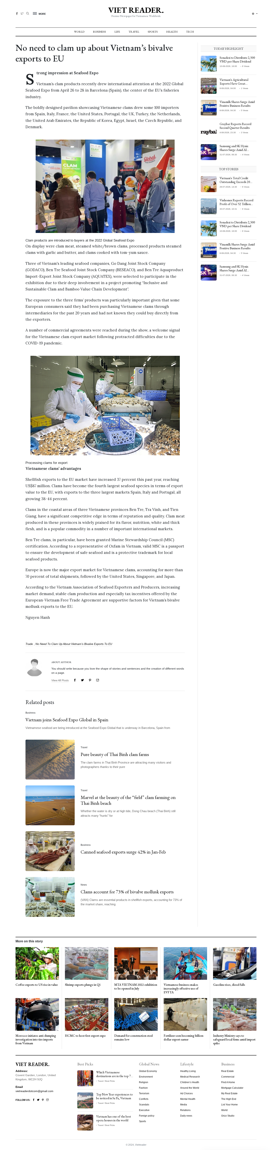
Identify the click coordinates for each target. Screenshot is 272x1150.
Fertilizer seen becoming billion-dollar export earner (184, 1037)
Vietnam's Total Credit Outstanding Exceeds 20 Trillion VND (235, 182)
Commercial (227, 1076)
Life (117, 31)
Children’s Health (189, 1082)
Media (183, 1104)
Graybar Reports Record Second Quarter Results (235, 126)
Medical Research (190, 1076)
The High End (228, 1099)
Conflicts (143, 1099)
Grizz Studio (227, 1115)
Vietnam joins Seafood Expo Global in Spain (66, 720)
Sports (153, 31)
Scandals (144, 1104)
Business (99, 31)
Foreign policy (146, 1115)
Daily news (186, 1115)
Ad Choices (186, 1093)
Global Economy (148, 1071)
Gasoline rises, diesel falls (229, 985)
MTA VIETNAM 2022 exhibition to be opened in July (135, 987)
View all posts (60, 680)
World (79, 31)
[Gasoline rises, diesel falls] (234, 963)
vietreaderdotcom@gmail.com (34, 1091)
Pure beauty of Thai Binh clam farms (115, 754)
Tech (190, 31)
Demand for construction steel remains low (133, 1037)
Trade (29, 643)
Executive (144, 1110)
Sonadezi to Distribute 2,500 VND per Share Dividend (237, 60)
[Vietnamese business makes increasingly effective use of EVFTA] (185, 963)
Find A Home (228, 1082)
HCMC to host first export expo (85, 1036)
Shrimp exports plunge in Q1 (83, 985)
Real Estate (227, 1071)
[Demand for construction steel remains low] (136, 1014)
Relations (185, 1110)
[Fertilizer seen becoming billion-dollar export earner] (185, 1014)
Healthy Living (188, 1071)
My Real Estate (229, 1093)
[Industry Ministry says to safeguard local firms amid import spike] (234, 1014)
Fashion (143, 1087)
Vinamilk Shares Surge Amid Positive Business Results (237, 104)
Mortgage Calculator (232, 1087)
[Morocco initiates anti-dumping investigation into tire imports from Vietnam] (37, 1014)
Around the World (189, 1087)
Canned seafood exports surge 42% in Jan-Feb (123, 852)
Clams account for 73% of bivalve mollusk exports (127, 892)
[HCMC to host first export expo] (86, 1014)
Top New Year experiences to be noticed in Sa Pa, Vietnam (114, 1096)
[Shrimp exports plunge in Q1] (86, 963)
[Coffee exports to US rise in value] (37, 963)
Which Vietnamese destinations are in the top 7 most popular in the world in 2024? (114, 1078)
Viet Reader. (136, 10)
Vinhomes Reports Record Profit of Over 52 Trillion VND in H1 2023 (236, 204)
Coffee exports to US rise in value (37, 985)
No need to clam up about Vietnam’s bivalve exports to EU (73, 643)
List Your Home (229, 1104)
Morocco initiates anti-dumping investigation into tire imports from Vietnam (36, 1039)
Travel (134, 31)
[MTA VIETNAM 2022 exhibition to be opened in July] (136, 963)
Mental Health (187, 1099)
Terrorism (144, 1093)
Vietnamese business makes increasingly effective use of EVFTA (181, 988)
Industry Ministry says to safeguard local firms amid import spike (234, 1039)
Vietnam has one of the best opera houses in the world (113, 1118)
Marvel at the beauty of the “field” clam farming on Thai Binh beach (128, 800)
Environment (146, 1076)
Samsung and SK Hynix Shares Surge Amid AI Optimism (234, 150)
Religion (143, 1082)
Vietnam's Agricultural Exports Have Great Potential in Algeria (234, 83)
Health (172, 31)
